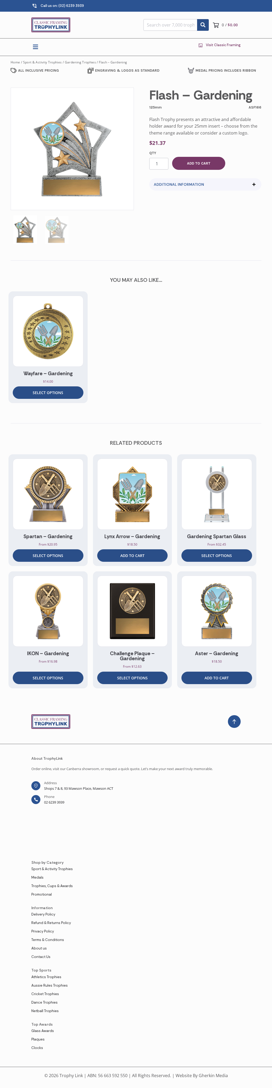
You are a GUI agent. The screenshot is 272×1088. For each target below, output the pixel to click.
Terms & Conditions (47, 940)
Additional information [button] (179, 184)
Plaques (38, 1039)
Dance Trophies (44, 1002)
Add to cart (198, 163)
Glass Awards (42, 1031)
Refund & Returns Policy (51, 923)
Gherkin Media (213, 1075)
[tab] (205, 184)
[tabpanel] (48, 347)
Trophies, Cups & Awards (52, 886)
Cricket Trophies (45, 994)
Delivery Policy (43, 914)
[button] (35, 47)
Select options (48, 392)
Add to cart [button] (132, 555)
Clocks (37, 1048)
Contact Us (40, 957)
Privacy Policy (42, 931)
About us (39, 948)
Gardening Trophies (80, 62)
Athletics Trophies (46, 977)
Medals (37, 877)
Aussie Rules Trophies (49, 985)
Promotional (41, 894)
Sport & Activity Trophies (42, 62)
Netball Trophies (45, 1011)
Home (15, 62)
